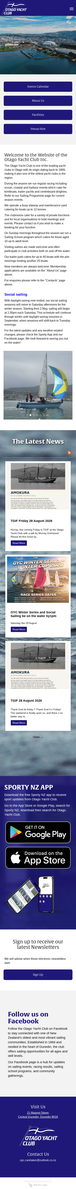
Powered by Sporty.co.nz (38, 1181)
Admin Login (40, 1185)
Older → (38, 737)
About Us (38, 101)
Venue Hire (38, 129)
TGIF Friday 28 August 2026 (31, 521)
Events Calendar (38, 86)
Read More (19, 543)
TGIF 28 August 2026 (26, 700)
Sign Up (38, 975)
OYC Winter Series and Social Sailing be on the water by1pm (33, 614)
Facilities (38, 115)
